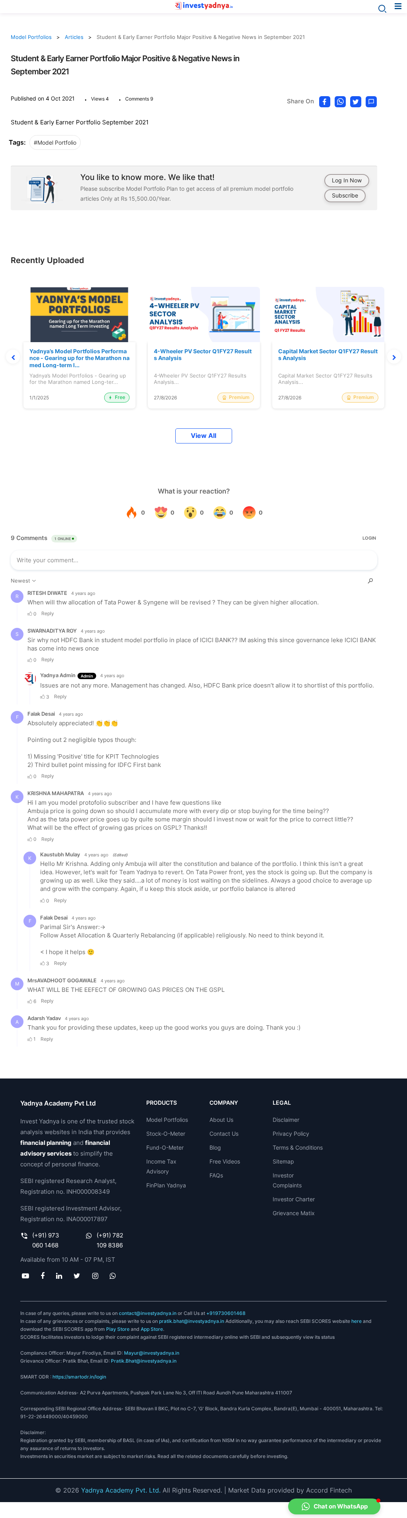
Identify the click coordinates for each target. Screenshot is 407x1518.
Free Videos (224, 1161)
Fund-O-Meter (165, 1147)
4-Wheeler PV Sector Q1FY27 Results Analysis (203, 354)
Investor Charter (294, 1199)
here (356, 1321)
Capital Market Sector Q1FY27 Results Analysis (328, 354)
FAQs (216, 1175)
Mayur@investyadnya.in (151, 1353)
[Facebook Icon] (42, 1276)
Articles (74, 37)
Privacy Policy (291, 1133)
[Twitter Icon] (77, 1276)
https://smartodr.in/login (79, 1377)
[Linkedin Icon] (59, 1276)
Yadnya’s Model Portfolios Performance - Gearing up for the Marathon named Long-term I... (79, 358)
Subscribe (345, 195)
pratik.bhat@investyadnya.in (191, 1321)
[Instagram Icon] (95, 1276)
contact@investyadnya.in (147, 1313)
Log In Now (347, 180)
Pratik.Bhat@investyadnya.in (143, 1361)
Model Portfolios (31, 37)
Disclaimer (286, 1119)
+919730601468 (226, 1313)
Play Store (118, 1329)
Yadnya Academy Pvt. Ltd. (121, 1490)
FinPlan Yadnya (166, 1185)
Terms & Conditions (298, 1147)
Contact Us (223, 1133)
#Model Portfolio (55, 142)
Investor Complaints (287, 1180)
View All (203, 436)
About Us (221, 1119)
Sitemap (283, 1161)
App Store (152, 1329)
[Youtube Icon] (25, 1276)
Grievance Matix (294, 1213)
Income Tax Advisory (161, 1166)
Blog (215, 1147)
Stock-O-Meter (165, 1133)
